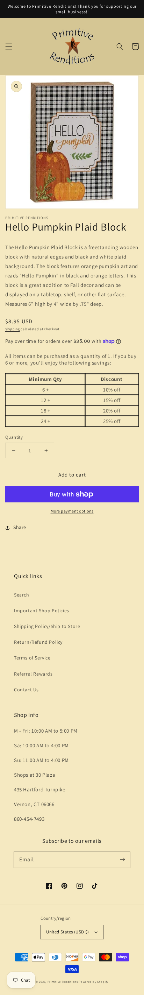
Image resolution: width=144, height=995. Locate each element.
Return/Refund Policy (38, 642)
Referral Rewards (33, 674)
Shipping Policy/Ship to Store (47, 626)
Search (21, 595)
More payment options (72, 511)
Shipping (12, 329)
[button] (8, 46)
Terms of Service (32, 658)
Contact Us (26, 689)
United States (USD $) (67, 932)
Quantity (14, 437)
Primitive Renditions (63, 981)
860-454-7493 (29, 819)
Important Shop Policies (41, 610)
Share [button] (19, 527)
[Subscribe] (122, 859)
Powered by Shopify (93, 981)
